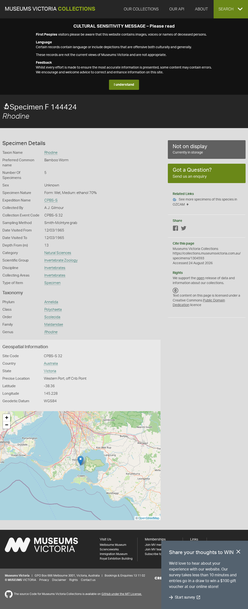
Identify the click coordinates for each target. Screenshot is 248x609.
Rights (73, 579)
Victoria (50, 371)
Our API (176, 9)
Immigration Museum (113, 554)
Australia (51, 363)
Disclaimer (59, 579)
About (201, 9)
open (200, 278)
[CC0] (175, 290)
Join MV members (157, 544)
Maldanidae (53, 324)
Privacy (44, 579)
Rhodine (50, 152)
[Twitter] (183, 229)
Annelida (51, 302)
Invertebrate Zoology (61, 260)
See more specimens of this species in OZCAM (205, 202)
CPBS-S (51, 200)
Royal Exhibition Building (116, 558)
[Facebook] (175, 229)
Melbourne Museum (113, 544)
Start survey (185, 597)
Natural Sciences (57, 253)
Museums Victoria (50, 9)
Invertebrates (54, 268)
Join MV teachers (156, 549)
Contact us (88, 579)
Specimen (52, 283)
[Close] (238, 552)
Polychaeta (53, 309)
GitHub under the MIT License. (121, 594)
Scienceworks (109, 549)
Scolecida (52, 317)
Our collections (141, 9)
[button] (231, 9)
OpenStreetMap (149, 518)
